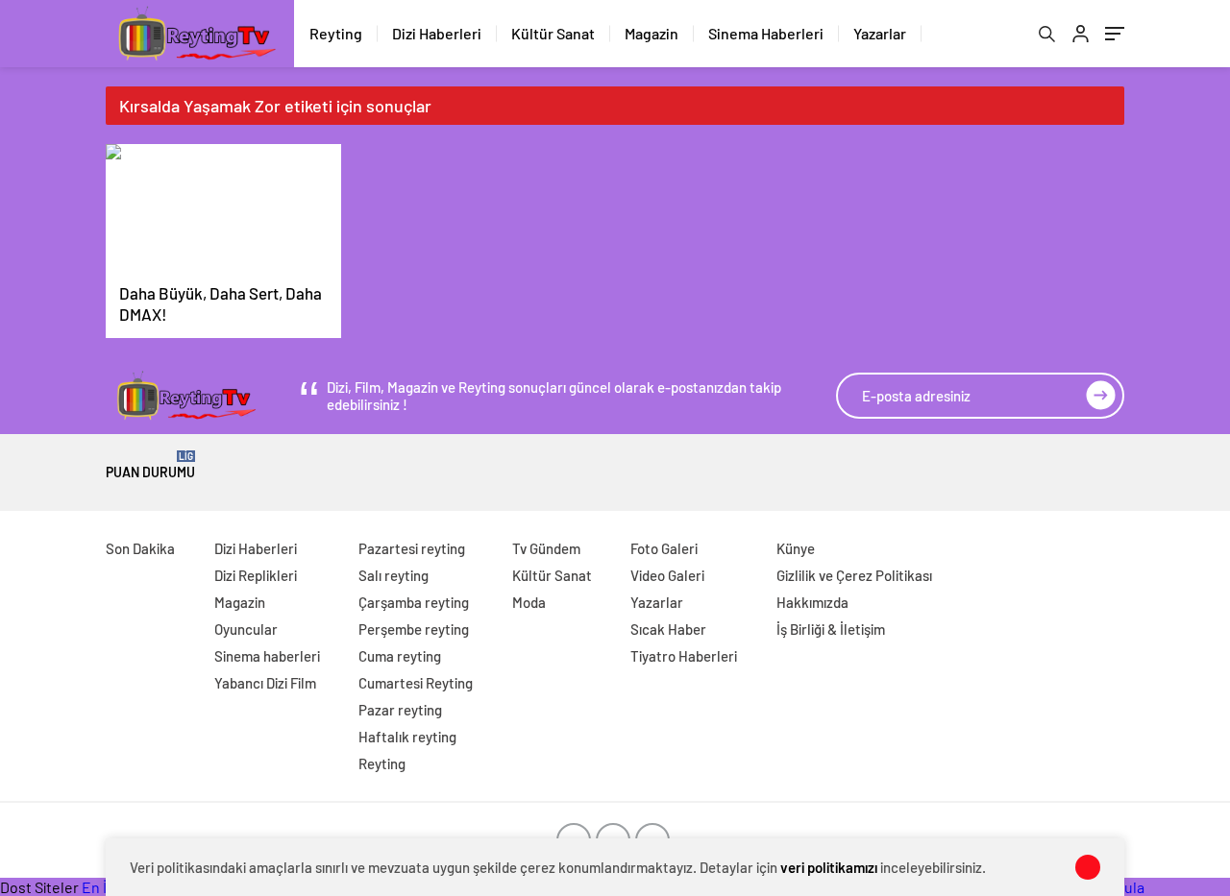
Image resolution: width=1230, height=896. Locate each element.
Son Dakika (140, 548)
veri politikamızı (828, 867)
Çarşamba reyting (413, 602)
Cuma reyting (399, 656)
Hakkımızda (812, 602)
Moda (529, 602)
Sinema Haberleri (766, 33)
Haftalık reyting (407, 736)
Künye (795, 548)
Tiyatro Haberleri (683, 656)
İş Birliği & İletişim (830, 629)
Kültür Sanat (553, 33)
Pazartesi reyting (411, 548)
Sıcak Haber (668, 629)
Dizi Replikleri (255, 575)
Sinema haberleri (267, 656)
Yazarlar (879, 33)
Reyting (335, 33)
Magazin (651, 33)
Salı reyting (393, 575)
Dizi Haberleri (436, 33)
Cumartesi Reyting (415, 682)
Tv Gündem (546, 548)
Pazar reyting (400, 709)
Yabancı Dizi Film (265, 682)
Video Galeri (667, 575)
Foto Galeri (664, 548)
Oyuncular (246, 629)
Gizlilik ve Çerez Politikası (854, 575)
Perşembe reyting (413, 629)
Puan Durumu (150, 465)
